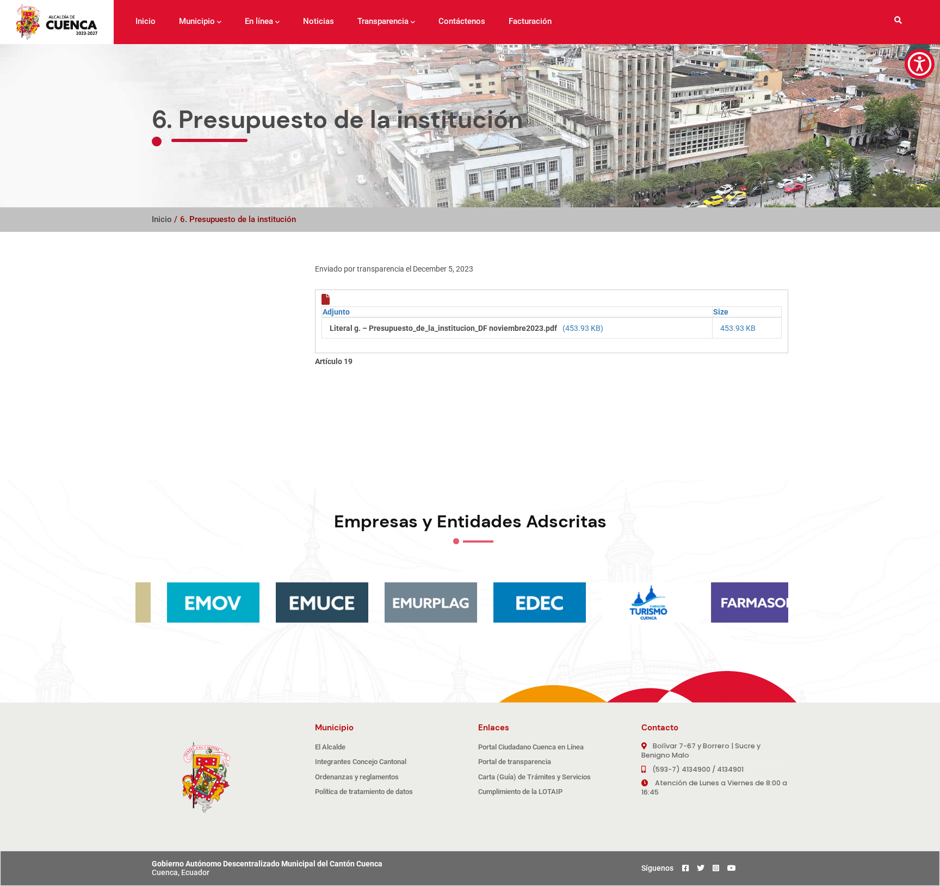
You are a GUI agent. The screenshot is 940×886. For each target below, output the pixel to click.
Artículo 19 (333, 361)
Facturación (530, 21)
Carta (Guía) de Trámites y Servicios (534, 777)
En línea (259, 21)
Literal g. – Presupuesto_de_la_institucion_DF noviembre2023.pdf (443, 328)
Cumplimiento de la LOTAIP (520, 791)
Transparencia (383, 21)
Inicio (145, 21)
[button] (920, 64)
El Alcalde (330, 747)
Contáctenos (461, 21)
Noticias (318, 21)
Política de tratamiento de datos (364, 791)
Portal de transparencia (514, 762)
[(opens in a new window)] (625, 602)
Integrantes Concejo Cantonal (360, 762)
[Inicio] (57, 22)
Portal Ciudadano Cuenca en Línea (531, 747)
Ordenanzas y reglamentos (357, 777)
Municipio (197, 21)
